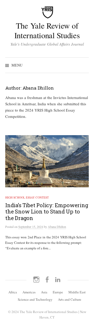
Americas (29, 292)
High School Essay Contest (27, 197)
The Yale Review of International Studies (47, 30)
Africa (12, 292)
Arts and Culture (69, 299)
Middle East (77, 292)
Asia (44, 292)
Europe (58, 292)
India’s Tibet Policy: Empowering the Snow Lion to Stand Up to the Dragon (46, 211)
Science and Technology (35, 299)
